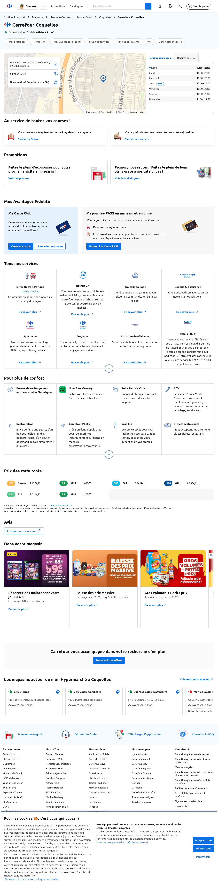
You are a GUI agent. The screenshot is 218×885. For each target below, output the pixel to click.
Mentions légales (184, 767)
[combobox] (120, 6)
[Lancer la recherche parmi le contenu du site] (148, 6)
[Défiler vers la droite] (206, 591)
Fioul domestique (98, 787)
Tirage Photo (96, 811)
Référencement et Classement (191, 788)
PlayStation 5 (10, 801)
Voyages (93, 806)
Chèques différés (12, 758)
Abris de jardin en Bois (57, 806)
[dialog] (109, 848)
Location (93, 797)
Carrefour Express (141, 768)
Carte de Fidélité (98, 758)
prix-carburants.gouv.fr (61, 505)
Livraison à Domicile (99, 768)
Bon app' (136, 782)
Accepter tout (203, 840)
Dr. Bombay (9, 763)
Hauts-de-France (60, 17)
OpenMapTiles (106, 112)
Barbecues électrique (14, 811)
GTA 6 (6, 806)
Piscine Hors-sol (54, 787)
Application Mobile (99, 754)
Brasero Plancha (54, 754)
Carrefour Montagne (143, 777)
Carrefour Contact (141, 773)
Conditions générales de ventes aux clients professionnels (194, 773)
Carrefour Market (141, 758)
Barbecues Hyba (54, 768)
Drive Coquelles (30, 291)
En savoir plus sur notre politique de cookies (31, 879)
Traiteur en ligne (98, 782)
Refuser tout (203, 848)
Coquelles (105, 17)
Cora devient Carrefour (144, 792)
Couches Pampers (55, 777)
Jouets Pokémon (55, 801)
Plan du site (181, 805)
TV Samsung (9, 787)
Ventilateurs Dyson (13, 782)
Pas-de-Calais (84, 17)
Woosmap (91, 112)
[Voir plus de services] (109, 368)
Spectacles (94, 801)
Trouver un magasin (30, 734)
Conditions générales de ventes (192, 754)
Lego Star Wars (54, 811)
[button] (43, 6)
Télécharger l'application (144, 734)
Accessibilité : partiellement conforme (190, 794)
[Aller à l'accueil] (10, 6)
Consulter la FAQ (203, 734)
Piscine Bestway (54, 797)
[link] (58, 693)
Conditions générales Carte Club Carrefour (192, 781)
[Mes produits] (170, 6)
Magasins (37, 17)
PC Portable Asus (12, 777)
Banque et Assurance (100, 792)
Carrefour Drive (97, 763)
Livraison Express (98, 777)
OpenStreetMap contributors (130, 112)
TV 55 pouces (53, 792)
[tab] (160, 57)
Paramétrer (203, 856)
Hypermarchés (139, 754)
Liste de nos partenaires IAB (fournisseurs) (122, 842)
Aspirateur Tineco (12, 792)
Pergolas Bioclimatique (58, 763)
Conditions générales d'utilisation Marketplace (193, 760)
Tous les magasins (141, 801)
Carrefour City (139, 763)
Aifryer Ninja (52, 782)
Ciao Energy (9, 768)
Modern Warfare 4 (12, 773)
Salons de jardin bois (56, 773)
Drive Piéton (96, 773)
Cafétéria (137, 787)
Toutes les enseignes (143, 797)
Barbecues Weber (55, 758)
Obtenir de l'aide (86, 734)
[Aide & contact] (160, 6)
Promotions (9, 754)
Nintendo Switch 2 (13, 797)
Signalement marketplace (189, 801)
